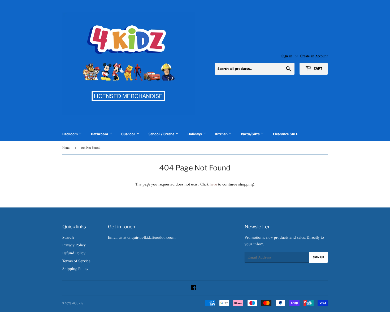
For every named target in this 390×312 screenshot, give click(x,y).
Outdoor (128, 134)
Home (66, 148)
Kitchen (222, 134)
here (213, 184)
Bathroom (100, 134)
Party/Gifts (251, 134)
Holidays (195, 134)
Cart (317, 68)
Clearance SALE (285, 134)
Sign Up (318, 257)
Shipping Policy (75, 268)
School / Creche (162, 134)
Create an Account (314, 56)
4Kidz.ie (77, 303)
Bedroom (70, 134)
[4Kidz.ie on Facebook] (194, 288)
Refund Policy (73, 253)
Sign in (286, 56)
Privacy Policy (74, 245)
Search (68, 237)
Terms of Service (76, 261)
